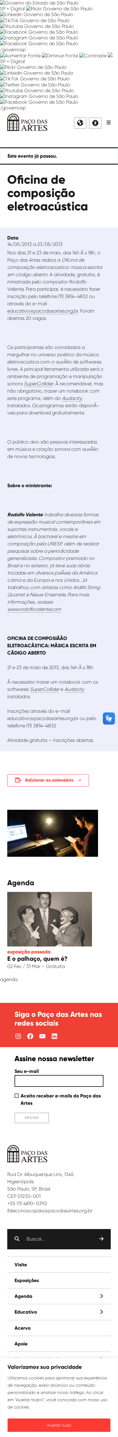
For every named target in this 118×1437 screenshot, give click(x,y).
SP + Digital (12, 9)
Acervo (23, 1328)
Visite (21, 1265)
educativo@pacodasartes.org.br (42, 311)
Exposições (27, 1280)
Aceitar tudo (59, 1425)
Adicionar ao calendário (49, 780)
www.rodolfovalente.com (34, 609)
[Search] (101, 1239)
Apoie (21, 1344)
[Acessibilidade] (95, 123)
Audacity (74, 689)
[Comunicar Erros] (110, 56)
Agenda (23, 1296)
